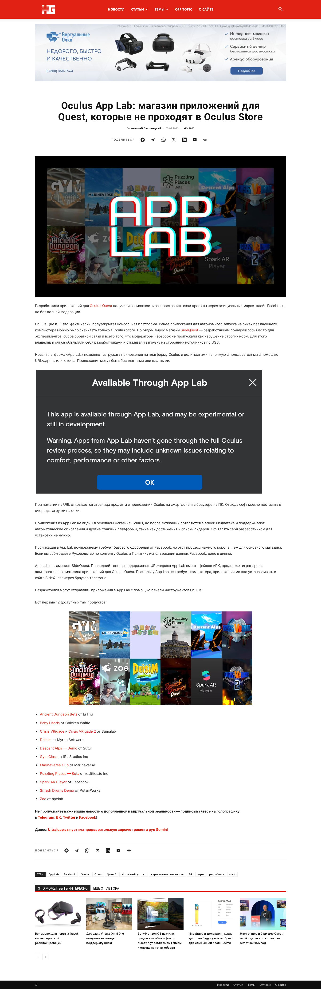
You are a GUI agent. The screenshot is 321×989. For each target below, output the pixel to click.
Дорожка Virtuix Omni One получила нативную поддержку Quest (105, 938)
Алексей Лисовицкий (146, 128)
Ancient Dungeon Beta (58, 714)
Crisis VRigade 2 (82, 731)
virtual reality (129, 874)
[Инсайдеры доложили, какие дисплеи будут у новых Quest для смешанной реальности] (212, 914)
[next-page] (45, 957)
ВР (190, 874)
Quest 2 (111, 874)
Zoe (43, 799)
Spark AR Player (53, 782)
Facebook (70, 874)
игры (200, 874)
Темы (159, 9)
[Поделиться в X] (173, 139)
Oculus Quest (101, 305)
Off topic (183, 9)
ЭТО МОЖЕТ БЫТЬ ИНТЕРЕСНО (63, 888)
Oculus (85, 874)
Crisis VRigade (52, 731)
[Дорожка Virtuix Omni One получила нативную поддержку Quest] (109, 914)
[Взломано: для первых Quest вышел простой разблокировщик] (58, 914)
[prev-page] (38, 957)
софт (232, 874)
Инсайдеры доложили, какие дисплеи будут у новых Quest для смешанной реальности (211, 938)
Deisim (45, 740)
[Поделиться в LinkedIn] (184, 139)
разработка (216, 874)
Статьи (137, 9)
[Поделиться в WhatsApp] (163, 139)
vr (144, 874)
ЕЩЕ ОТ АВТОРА (106, 888)
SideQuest (189, 330)
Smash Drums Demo (57, 790)
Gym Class (49, 756)
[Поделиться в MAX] (142, 139)
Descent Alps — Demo (58, 748)
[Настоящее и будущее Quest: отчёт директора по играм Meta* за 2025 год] (263, 914)
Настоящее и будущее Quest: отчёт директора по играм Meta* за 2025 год (261, 938)
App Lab (54, 874)
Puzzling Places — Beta (59, 773)
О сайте (206, 9)
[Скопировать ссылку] (205, 139)
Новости (116, 9)
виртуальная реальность (167, 874)
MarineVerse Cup (54, 765)
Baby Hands (50, 723)
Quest (98, 874)
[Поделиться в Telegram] (153, 139)
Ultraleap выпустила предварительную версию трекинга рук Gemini (108, 829)
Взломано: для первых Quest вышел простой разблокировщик (56, 938)
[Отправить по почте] (194, 139)
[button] (280, 9)
